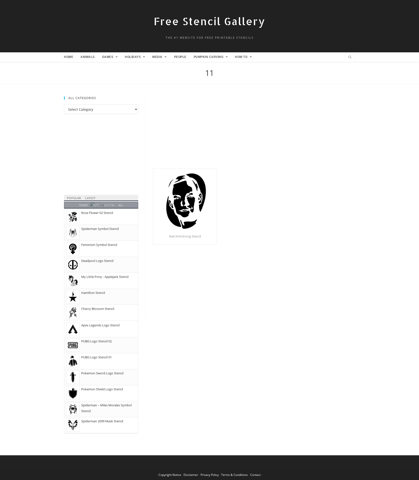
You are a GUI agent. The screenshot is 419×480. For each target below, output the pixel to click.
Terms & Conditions (234, 475)
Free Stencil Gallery (209, 21)
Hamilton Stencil (93, 293)
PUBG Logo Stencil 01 (96, 357)
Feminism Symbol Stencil (99, 245)
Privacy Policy (210, 475)
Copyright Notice (170, 475)
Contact (255, 475)
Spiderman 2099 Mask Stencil (102, 421)
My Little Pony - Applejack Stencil (105, 277)
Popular (74, 198)
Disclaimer (191, 475)
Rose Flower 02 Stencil (97, 213)
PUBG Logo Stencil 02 (96, 341)
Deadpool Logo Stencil (97, 261)
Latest (90, 198)
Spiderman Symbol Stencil (100, 229)
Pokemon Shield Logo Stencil (102, 389)
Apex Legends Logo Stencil (100, 325)
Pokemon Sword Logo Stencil (102, 373)
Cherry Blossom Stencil (97, 309)
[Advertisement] (254, 132)
